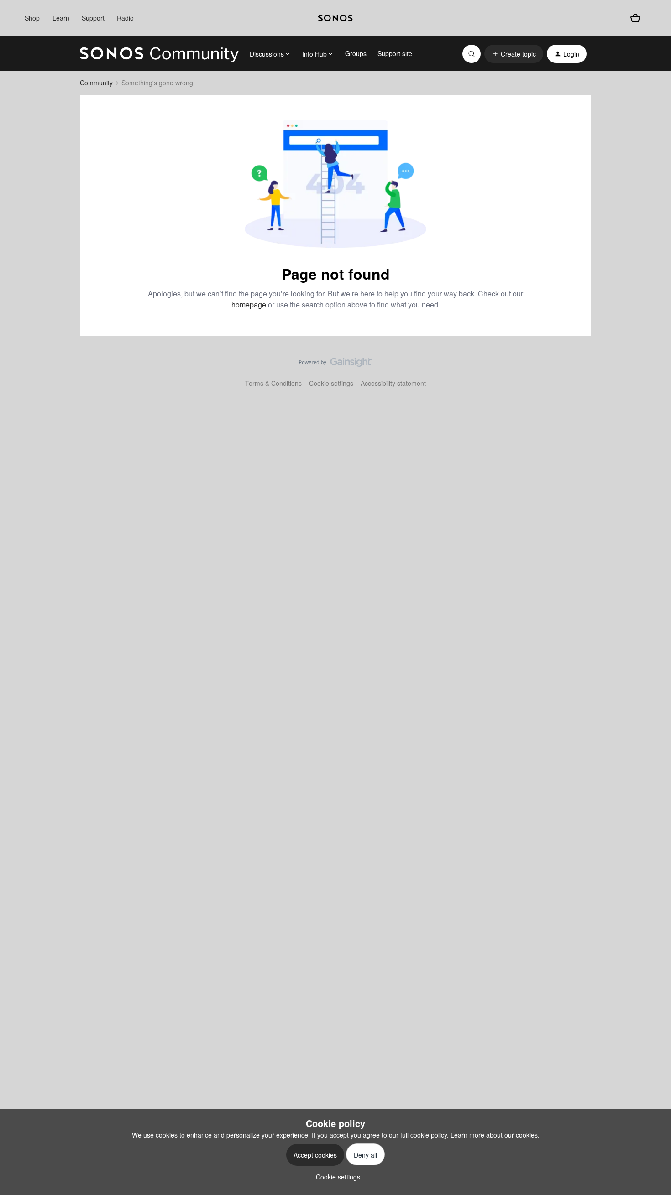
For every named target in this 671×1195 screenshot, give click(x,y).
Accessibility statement (393, 383)
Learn (60, 17)
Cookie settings (331, 383)
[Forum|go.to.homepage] (159, 54)
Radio (125, 17)
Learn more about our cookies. (495, 1134)
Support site (394, 53)
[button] (513, 54)
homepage (248, 304)
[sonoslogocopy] (335, 18)
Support (93, 17)
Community (96, 82)
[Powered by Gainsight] (335, 364)
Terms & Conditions (273, 383)
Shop (32, 17)
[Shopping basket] (635, 18)
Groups (356, 53)
